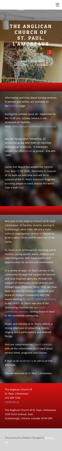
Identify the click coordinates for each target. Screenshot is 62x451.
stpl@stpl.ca (26, 360)
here (21, 187)
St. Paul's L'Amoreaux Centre (39, 299)
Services (14, 105)
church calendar (42, 344)
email (29, 151)
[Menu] (57, 4)
